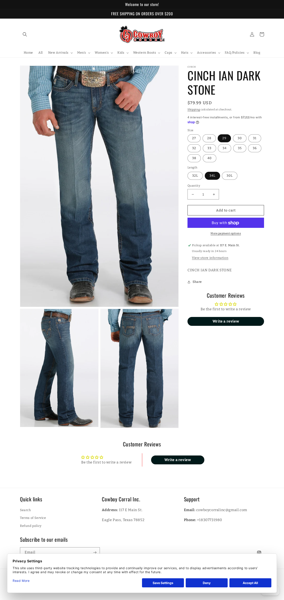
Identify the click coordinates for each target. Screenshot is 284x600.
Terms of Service (33, 518)
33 (209, 148)
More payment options (226, 233)
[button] (25, 34)
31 (254, 138)
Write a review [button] (226, 321)
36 (255, 148)
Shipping (193, 109)
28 (209, 138)
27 (194, 138)
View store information (210, 258)
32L (195, 176)
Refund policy (30, 526)
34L (212, 176)
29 (224, 138)
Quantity (193, 185)
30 (240, 138)
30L (230, 176)
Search (25, 510)
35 (240, 148)
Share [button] (197, 282)
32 (194, 148)
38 (194, 158)
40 (209, 158)
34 (225, 148)
